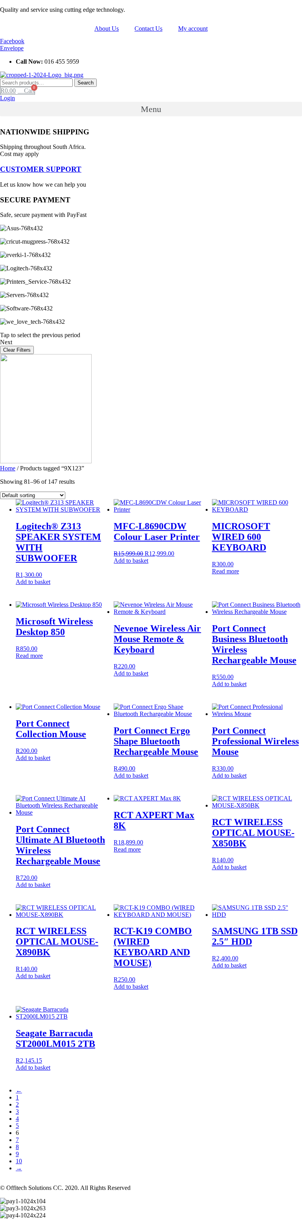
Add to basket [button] (33, 581)
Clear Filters (17, 350)
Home (7, 468)
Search (85, 83)
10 (19, 1161)
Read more (225, 571)
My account (193, 28)
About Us (106, 28)
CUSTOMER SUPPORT (40, 169)
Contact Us (148, 28)
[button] (7, 98)
